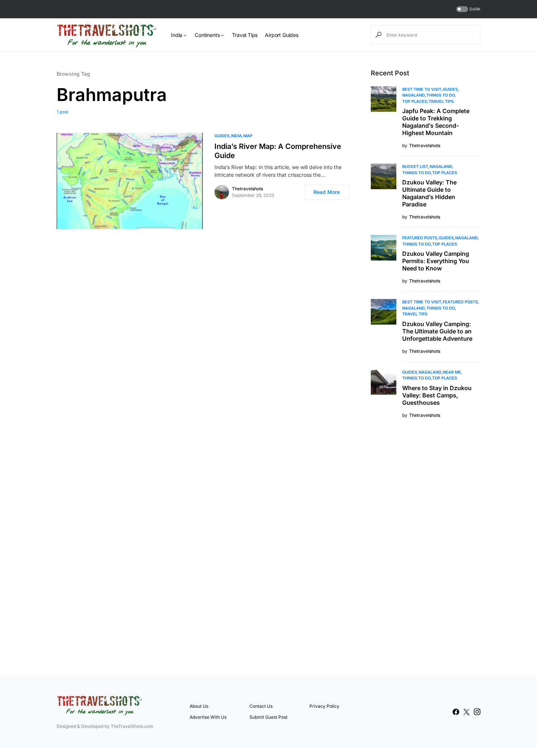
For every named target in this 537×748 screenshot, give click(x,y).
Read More (326, 192)
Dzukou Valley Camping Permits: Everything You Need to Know (435, 261)
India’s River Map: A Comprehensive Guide (277, 151)
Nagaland (413, 95)
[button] (467, 9)
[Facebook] (456, 711)
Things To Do (440, 95)
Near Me (452, 372)
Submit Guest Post (268, 717)
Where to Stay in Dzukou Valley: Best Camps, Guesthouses (437, 395)
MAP (247, 135)
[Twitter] (466, 711)
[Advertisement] (425, 546)
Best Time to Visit (421, 89)
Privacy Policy (324, 706)
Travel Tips (441, 101)
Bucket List (415, 166)
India (236, 135)
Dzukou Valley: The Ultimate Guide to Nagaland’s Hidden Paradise (429, 193)
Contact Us (261, 706)
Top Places (414, 101)
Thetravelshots (247, 188)
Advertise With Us (208, 717)
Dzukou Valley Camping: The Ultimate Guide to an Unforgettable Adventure (437, 331)
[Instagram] (477, 711)
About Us (199, 706)
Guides (221, 135)
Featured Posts (419, 237)
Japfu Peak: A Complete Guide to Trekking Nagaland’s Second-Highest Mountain (435, 121)
